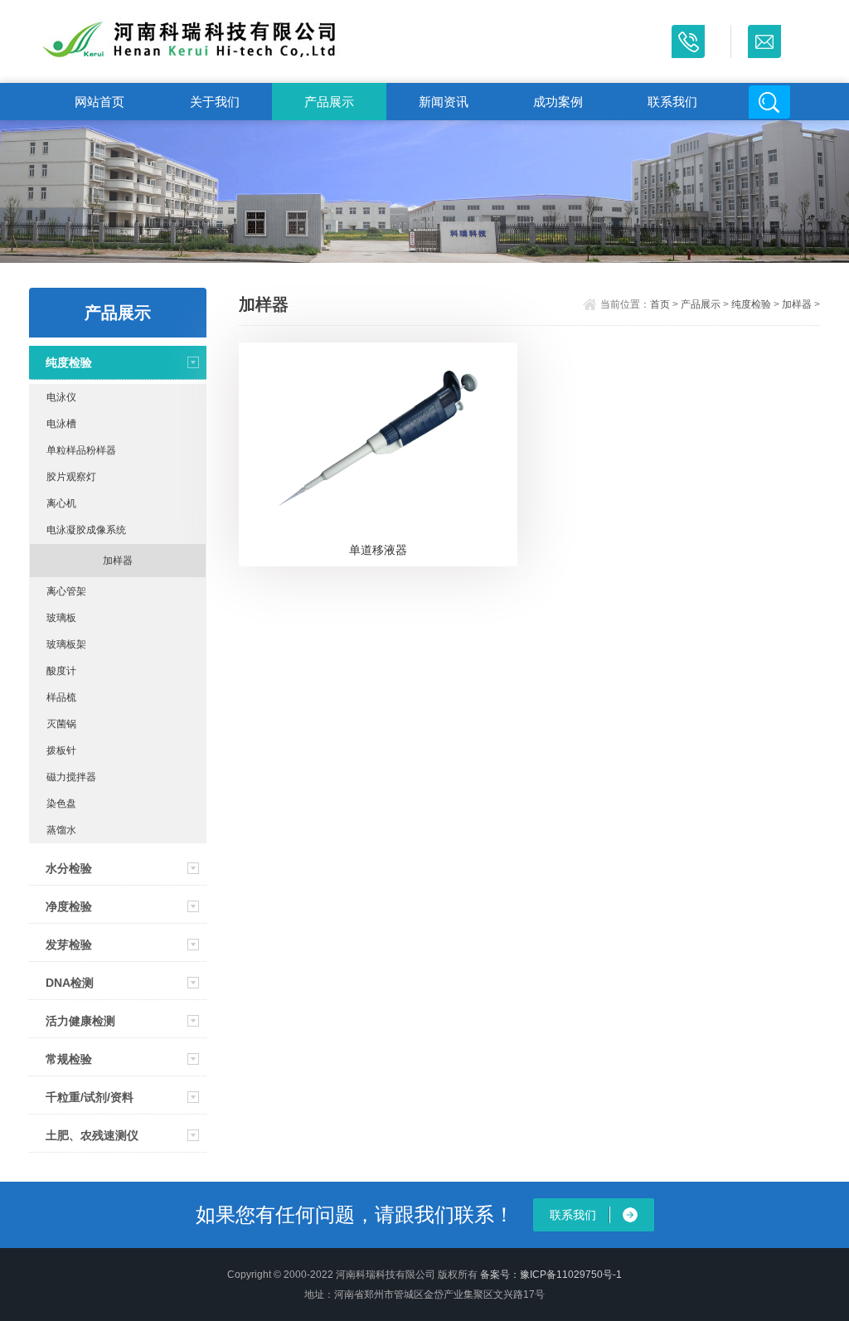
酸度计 (61, 671)
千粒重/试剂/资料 (89, 1097)
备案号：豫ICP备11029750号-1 (551, 1274)
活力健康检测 (80, 1020)
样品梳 (61, 697)
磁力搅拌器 (71, 777)
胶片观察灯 (71, 477)
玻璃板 (61, 618)
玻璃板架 (66, 644)
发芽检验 (69, 944)
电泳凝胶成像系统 (86, 530)
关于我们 (215, 102)
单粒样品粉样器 (81, 450)
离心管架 (66, 591)
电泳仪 (61, 397)
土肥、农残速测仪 (92, 1135)
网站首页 (99, 102)
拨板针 (61, 750)
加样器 (118, 560)
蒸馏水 (61, 830)
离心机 (61, 503)
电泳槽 (61, 424)
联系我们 (672, 102)
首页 (660, 304)
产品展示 (329, 102)
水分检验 (69, 868)
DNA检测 (70, 982)
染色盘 (61, 803)
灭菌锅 (61, 724)
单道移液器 (378, 549)
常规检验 (69, 1059)
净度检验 (69, 906)
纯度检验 (69, 362)
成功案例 (558, 102)
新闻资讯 (443, 102)
